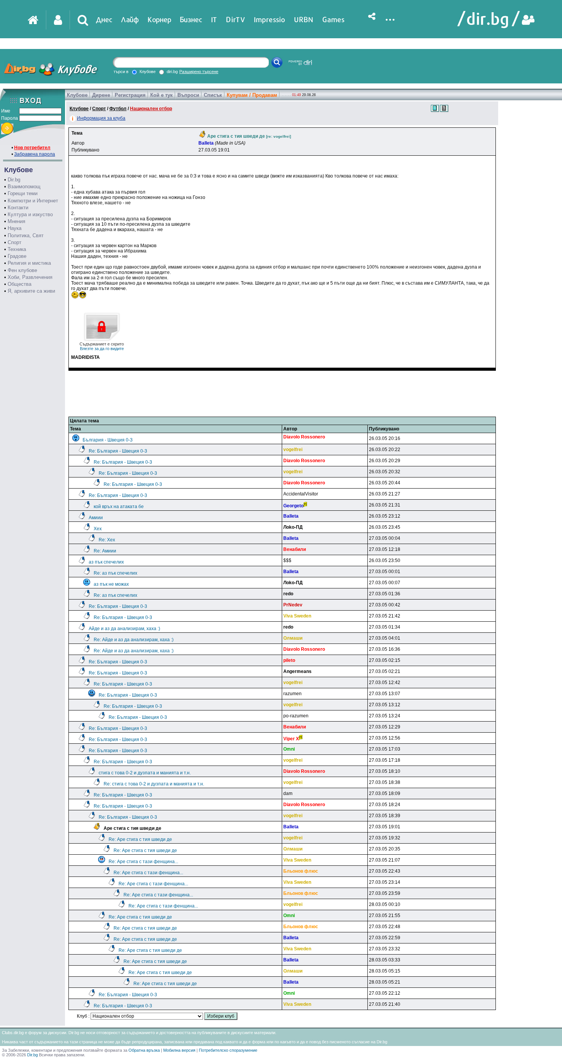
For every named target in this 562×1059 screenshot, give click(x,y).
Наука (14, 228)
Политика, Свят (26, 235)
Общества (19, 284)
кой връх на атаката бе (119, 506)
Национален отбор (151, 108)
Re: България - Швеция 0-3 (118, 451)
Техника (17, 249)
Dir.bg (14, 179)
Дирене (101, 95)
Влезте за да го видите (102, 346)
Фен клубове (22, 270)
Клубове (77, 95)
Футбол (118, 108)
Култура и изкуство (30, 214)
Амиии (96, 517)
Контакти (18, 207)
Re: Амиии (105, 551)
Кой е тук (161, 95)
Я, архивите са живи (31, 291)
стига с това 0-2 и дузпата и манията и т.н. (145, 773)
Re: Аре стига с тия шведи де (140, 839)
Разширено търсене (198, 71)
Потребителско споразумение (228, 1050)
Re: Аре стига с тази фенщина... (143, 861)
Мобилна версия (179, 1050)
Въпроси (188, 95)
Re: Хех (107, 540)
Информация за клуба (101, 118)
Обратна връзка (144, 1050)
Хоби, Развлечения (30, 277)
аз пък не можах (111, 584)
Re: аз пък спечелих (115, 573)
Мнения (16, 221)
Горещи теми (22, 193)
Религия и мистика (29, 263)
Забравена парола (34, 154)
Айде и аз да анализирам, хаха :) (124, 628)
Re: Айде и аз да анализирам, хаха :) (134, 639)
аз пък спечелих (106, 562)
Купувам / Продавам (252, 95)
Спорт (14, 242)
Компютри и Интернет (33, 201)
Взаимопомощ (24, 186)
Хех (98, 528)
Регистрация (130, 95)
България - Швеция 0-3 (108, 440)
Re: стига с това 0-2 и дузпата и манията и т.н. (154, 784)
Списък (213, 95)
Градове (17, 256)
